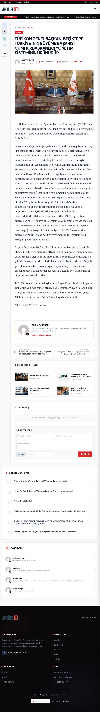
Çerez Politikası (62, 682)
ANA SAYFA (20, 28)
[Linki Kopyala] (4, 45)
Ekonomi (58, 645)
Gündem (58, 659)
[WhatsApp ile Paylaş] (4, 38)
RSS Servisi (9, 682)
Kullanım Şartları (63, 677)
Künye (18, 2)
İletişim (26, 2)
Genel (57, 650)
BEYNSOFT (64, 701)
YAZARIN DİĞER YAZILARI (41, 335)
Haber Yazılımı (41, 701)
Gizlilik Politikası (62, 673)
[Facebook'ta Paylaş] (4, 25)
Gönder (85, 454)
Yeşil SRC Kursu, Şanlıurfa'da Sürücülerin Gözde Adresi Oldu (43, 17)
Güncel (31, 28)
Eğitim (57, 640)
